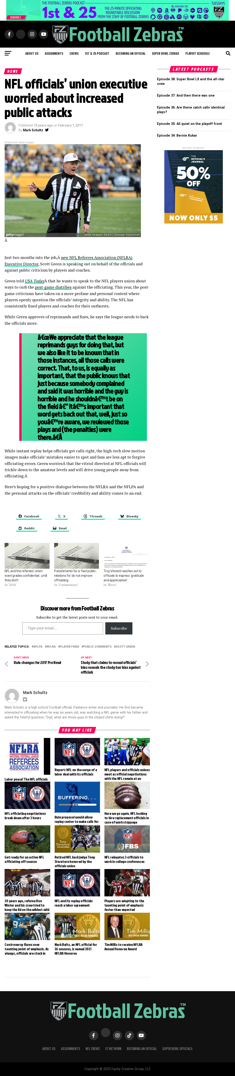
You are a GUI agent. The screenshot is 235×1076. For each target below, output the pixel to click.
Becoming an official (130, 53)
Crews (74, 53)
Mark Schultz (33, 130)
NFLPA (38, 646)
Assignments (54, 53)
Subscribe (119, 628)
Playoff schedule (197, 53)
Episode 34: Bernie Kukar (177, 136)
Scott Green (125, 646)
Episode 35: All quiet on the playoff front (189, 124)
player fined (69, 646)
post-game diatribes (53, 287)
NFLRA (51, 646)
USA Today (34, 281)
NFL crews (93, 1048)
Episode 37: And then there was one (186, 96)
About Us (49, 1048)
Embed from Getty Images (19, 142)
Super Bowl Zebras (165, 53)
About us (31, 53)
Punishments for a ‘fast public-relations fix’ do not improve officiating (75, 575)
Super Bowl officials (177, 1048)
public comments (97, 646)
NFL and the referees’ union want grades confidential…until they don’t (26, 575)
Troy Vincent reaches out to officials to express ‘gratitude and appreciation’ (124, 575)
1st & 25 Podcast (97, 53)
